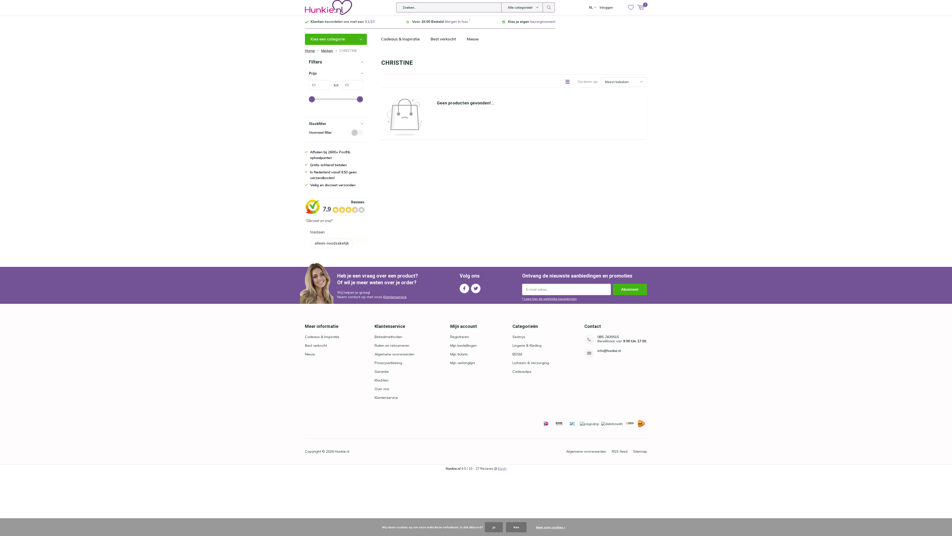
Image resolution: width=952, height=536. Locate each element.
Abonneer (630, 289)
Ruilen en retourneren (392, 345)
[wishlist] (631, 7)
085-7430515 (608, 337)
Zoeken (549, 7)
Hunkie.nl (342, 451)
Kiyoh (502, 469)
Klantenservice (395, 297)
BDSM (517, 354)
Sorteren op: (588, 81)
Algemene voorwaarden (395, 354)
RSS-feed (619, 451)
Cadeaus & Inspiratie (400, 38)
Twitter (475, 288)
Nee (516, 527)
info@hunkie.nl (609, 351)
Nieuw (473, 38)
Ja (493, 527)
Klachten (381, 380)
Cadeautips (522, 371)
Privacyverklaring (388, 363)
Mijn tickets (459, 354)
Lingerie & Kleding (526, 345)
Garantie (382, 371)
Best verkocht (443, 38)
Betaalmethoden (388, 337)
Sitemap (640, 451)
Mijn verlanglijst (462, 363)
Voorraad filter (320, 132)
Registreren (459, 337)
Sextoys (518, 337)
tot (334, 85)
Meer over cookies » (550, 527)
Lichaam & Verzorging (530, 363)
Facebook (464, 288)
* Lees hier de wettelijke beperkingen (549, 299)
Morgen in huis (456, 21)
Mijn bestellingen (463, 345)
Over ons (382, 389)
